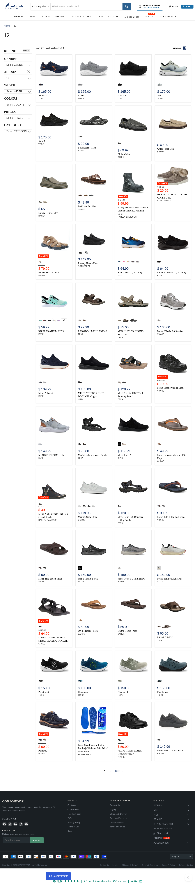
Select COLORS (15, 104)
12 (7, 78)
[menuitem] (20, 16)
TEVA (80, 334)
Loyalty (113, 809)
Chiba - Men (124, 154)
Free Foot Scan (74, 813)
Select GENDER (15, 65)
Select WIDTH (14, 91)
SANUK (81, 151)
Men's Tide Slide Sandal (50, 578)
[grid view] (185, 48)
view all (26, 50)
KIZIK (120, 275)
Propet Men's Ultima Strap (170, 750)
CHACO (160, 461)
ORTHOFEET (84, 266)
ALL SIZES (12, 72)
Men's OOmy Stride (87, 517)
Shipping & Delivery (118, 813)
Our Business (73, 809)
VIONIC (160, 334)
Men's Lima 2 (124, 455)
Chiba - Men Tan (165, 148)
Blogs (70, 831)
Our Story (71, 805)
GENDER (11, 59)
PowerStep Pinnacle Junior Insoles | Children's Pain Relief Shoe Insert (92, 748)
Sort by (40, 48)
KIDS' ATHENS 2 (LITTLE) (171, 272)
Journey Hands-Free (88, 263)
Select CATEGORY (17, 131)
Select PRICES (14, 118)
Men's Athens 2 (45, 393)
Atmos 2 (42, 95)
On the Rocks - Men (88, 631)
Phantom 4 (43, 692)
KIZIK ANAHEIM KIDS (51, 331)
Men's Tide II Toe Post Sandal (171, 517)
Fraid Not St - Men (87, 206)
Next (118, 771)
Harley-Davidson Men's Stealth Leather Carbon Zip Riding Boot (133, 210)
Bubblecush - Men (87, 147)
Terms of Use (73, 826)
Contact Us (115, 805)
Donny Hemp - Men (48, 213)
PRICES (10, 112)
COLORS (10, 98)
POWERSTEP (84, 754)
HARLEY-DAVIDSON (127, 217)
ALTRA (81, 582)
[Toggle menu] (188, 805)
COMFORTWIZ (164, 201)
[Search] (126, 6)
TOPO (41, 98)
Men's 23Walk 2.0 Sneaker (170, 331)
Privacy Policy (73, 822)
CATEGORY (13, 125)
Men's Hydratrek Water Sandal (93, 455)
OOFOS (81, 520)
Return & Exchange (118, 818)
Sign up (37, 840)
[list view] (189, 48)
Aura (159, 95)
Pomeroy (42, 750)
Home (7, 26)
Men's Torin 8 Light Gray (169, 578)
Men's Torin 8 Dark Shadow (131, 578)
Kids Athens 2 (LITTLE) (130, 272)
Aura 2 (41, 141)
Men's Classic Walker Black (170, 388)
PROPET (42, 275)
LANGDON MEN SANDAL (92, 331)
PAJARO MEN (165, 637)
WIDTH (9, 85)
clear (28, 71)
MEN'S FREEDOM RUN (51, 455)
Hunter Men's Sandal (48, 272)
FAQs (70, 818)
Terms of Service (117, 826)
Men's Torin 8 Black (88, 578)
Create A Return (117, 822)
